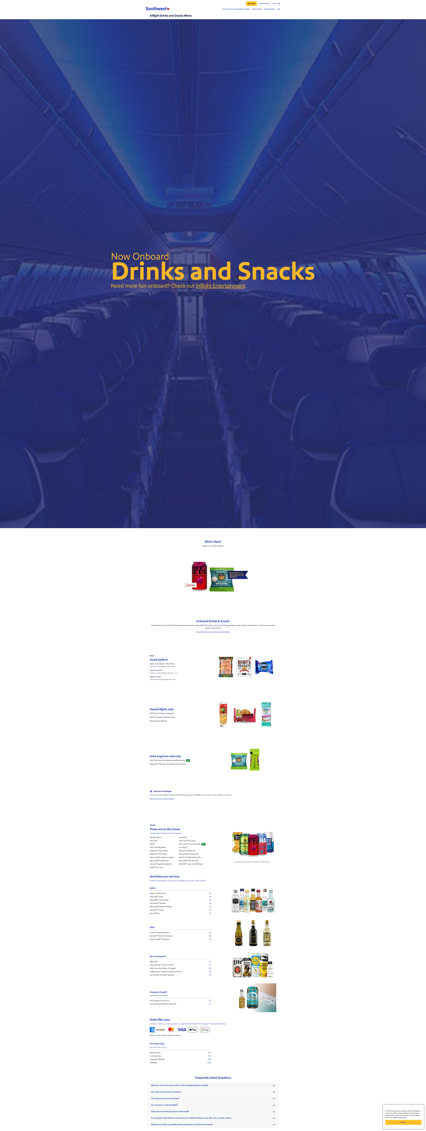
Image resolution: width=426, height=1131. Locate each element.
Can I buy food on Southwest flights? (164, 1105)
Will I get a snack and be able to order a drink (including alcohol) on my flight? (179, 1085)
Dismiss (403, 1122)
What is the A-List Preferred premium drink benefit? (170, 1111)
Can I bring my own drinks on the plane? (166, 1092)
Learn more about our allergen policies (162, 799)
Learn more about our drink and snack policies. (213, 632)
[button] (251, 3)
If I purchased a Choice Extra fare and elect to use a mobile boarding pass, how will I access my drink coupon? (191, 1118)
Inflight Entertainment (220, 285)
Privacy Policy (402, 1117)
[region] (403, 1116)
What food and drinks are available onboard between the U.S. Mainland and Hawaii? (182, 1124)
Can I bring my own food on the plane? (165, 1098)
